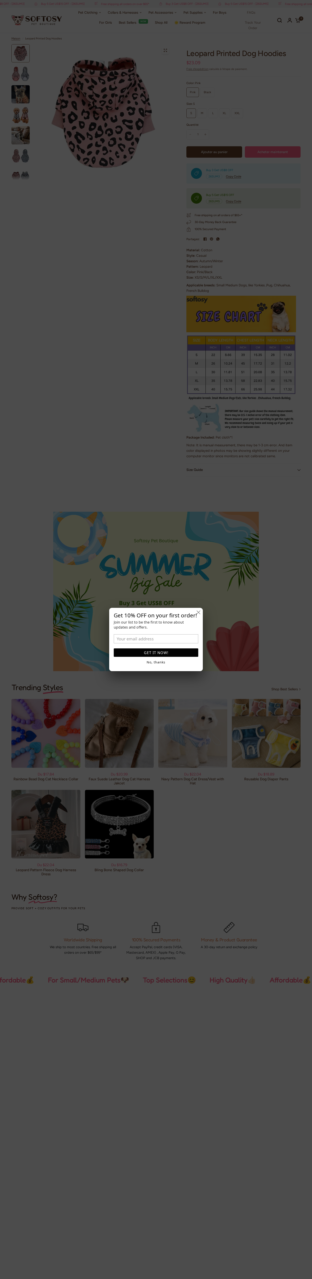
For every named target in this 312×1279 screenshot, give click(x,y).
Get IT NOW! (156, 652)
